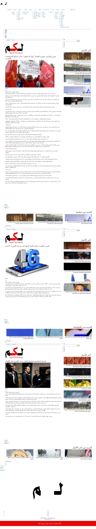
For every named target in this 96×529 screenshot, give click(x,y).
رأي (35, 9)
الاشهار (1, 467)
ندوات (39, 15)
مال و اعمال (25, 12)
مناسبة (56, 13)
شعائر (56, 16)
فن (38, 12)
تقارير (13, 12)
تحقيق (43, 12)
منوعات (57, 9)
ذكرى (61, 21)
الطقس (62, 16)
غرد (7, 204)
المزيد (63, 9)
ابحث (78, 41)
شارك (7, 206)
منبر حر (35, 13)
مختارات (57, 12)
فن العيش (57, 18)
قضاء (18, 12)
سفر (56, 15)
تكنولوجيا (13, 229)
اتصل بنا (2, 468)
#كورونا (62, 18)
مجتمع (20, 9)
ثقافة (40, 9)
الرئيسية (9, 9)
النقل (18, 15)
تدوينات (35, 16)
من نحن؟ (2, 465)
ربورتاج (43, 13)
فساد (61, 13)
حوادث (18, 13)
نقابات (18, 19)
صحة (18, 16)
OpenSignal (20, 291)
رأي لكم (35, 12)
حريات (52, 9)
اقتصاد (25, 9)
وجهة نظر (35, 15)
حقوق (51, 12)
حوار (43, 15)
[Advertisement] (33, 193)
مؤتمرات (25, 13)
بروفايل (44, 16)
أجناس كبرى (46, 9)
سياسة (14, 9)
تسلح (61, 19)
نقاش (39, 13)
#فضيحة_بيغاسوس (64, 27)
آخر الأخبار (14, 344)
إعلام (61, 12)
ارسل (7, 207)
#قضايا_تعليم (20, 18)
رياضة (31, 9)
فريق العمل (72, 9)
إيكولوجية (62, 15)
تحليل (13, 13)
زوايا (61, 22)
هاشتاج (34, 18)
